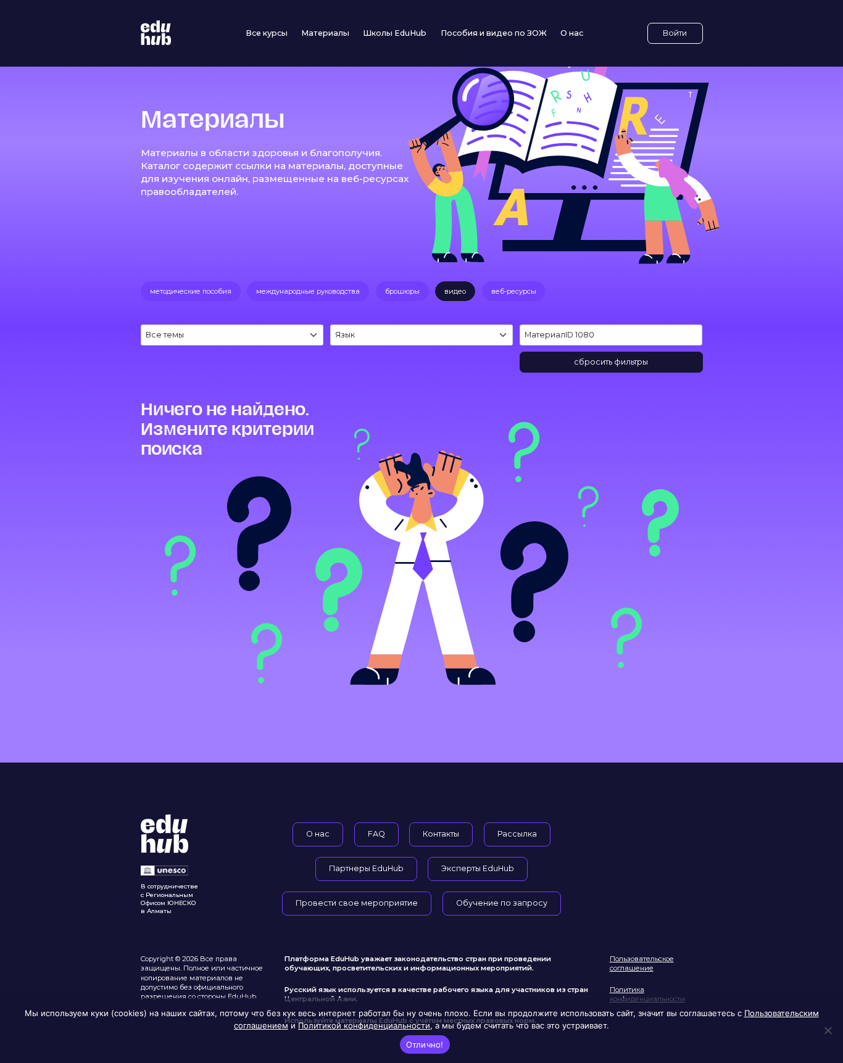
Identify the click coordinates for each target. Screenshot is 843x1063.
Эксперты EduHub (477, 868)
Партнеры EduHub (366, 868)
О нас (571, 33)
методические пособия (190, 291)
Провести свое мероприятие (357, 903)
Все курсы (267, 33)
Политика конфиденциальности (647, 994)
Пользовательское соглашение (642, 963)
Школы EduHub (394, 33)
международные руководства (308, 291)
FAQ (376, 833)
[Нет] (827, 1030)
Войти (675, 33)
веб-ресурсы (513, 291)
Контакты (441, 833)
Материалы (325, 33)
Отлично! (425, 1044)
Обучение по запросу (501, 903)
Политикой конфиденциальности (364, 1025)
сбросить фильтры (611, 361)
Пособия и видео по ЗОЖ (494, 33)
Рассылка (517, 833)
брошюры (402, 291)
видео (455, 291)
